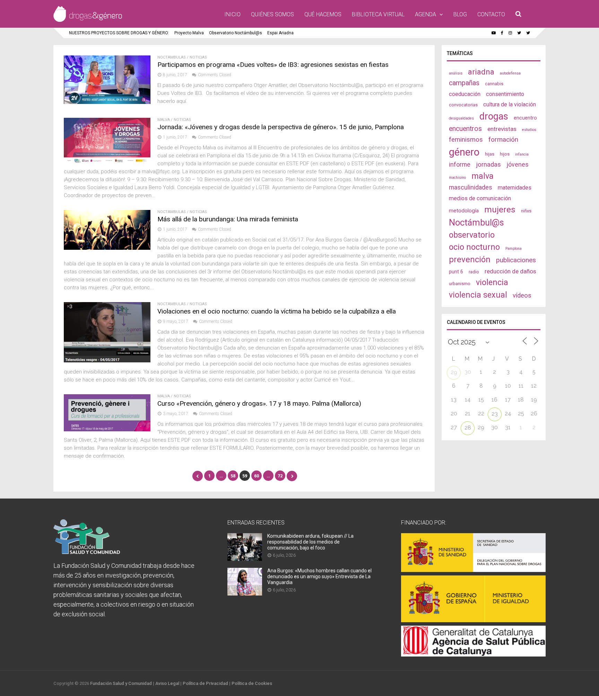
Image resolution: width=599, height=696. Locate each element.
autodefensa (510, 73)
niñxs (526, 210)
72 (280, 476)
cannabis (494, 83)
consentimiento (505, 94)
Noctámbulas (171, 57)
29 (454, 372)
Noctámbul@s (476, 222)
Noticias (198, 57)
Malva (163, 119)
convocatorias (463, 104)
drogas (493, 116)
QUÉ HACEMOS (322, 14)
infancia (522, 154)
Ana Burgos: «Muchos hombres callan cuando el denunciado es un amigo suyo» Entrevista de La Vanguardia (319, 576)
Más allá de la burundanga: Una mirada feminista (227, 219)
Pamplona (513, 248)
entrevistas (501, 128)
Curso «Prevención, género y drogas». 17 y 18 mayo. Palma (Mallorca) (259, 403)
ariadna (481, 71)
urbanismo (459, 283)
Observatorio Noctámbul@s (235, 32)
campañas (464, 83)
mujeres (499, 209)
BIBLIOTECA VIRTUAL (378, 14)
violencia (492, 282)
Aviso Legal (167, 683)
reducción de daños (510, 271)
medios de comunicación (480, 198)
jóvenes (517, 164)
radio (474, 271)
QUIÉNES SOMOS (272, 14)
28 (468, 427)
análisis (455, 73)
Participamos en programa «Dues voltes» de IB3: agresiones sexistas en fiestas (273, 65)
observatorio (472, 235)
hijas (489, 154)
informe (459, 164)
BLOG (460, 14)
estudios (529, 129)
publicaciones (516, 260)
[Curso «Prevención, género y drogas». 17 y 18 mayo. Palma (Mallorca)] (107, 429)
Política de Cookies (252, 683)
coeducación (464, 94)
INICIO (232, 14)
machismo (457, 177)
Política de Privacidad (205, 683)
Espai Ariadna (280, 32)
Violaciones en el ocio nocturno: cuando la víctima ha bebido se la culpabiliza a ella (276, 311)
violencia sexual (478, 295)
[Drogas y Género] (87, 20)
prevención (470, 259)
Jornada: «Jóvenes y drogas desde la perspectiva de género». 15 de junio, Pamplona (280, 127)
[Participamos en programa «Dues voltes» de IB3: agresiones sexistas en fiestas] (107, 102)
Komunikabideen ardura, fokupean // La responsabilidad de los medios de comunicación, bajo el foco (310, 541)
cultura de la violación (509, 104)
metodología (464, 211)
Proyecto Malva (189, 32)
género (464, 152)
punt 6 (456, 271)
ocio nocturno (474, 247)
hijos (505, 154)
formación (503, 139)
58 (233, 476)
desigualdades (461, 118)
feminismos (466, 139)
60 (256, 476)
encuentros (465, 129)
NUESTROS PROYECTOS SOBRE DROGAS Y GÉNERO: (119, 32)
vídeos (522, 295)
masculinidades (470, 187)
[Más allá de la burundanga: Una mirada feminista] (107, 248)
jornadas (488, 164)
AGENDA (425, 14)
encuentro (525, 118)
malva (482, 176)
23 (495, 414)
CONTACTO (491, 14)
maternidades (514, 187)
